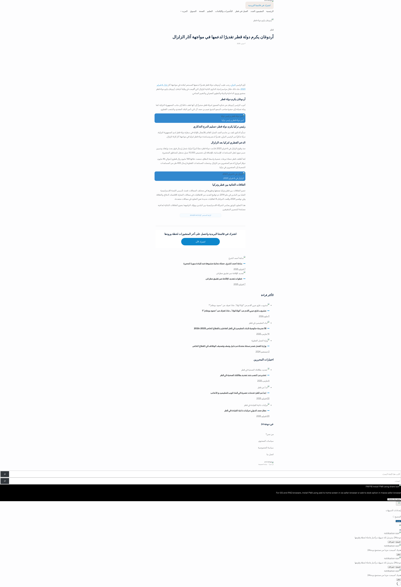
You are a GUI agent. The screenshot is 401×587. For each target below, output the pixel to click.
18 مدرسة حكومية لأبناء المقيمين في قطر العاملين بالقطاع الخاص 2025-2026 (230, 328)
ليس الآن (391, 542)
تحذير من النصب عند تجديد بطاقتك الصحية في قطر (243, 375)
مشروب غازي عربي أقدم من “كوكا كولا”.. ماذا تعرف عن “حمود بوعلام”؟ (234, 310)
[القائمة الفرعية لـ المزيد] (181, 11)
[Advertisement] (200, 65)
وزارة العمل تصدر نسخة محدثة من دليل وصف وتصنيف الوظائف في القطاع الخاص (229, 346)
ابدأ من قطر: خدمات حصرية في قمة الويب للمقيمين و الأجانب (238, 393)
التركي (233, 85)
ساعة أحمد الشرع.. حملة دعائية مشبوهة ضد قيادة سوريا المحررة (212, 263)
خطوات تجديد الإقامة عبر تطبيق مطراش (224, 278)
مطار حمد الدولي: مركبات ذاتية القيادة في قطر (245, 410)
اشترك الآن (200, 242)
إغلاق (398, 554)
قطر (272, 29)
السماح (398, 542)
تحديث (398, 521)
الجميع (398, 516)
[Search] (5, 474)
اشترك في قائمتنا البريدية (259, 5)
